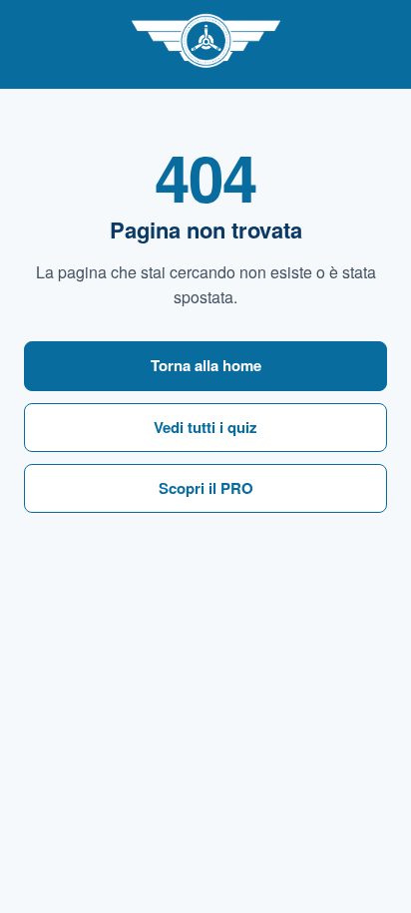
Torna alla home (206, 365)
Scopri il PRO (206, 488)
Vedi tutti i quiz (205, 427)
